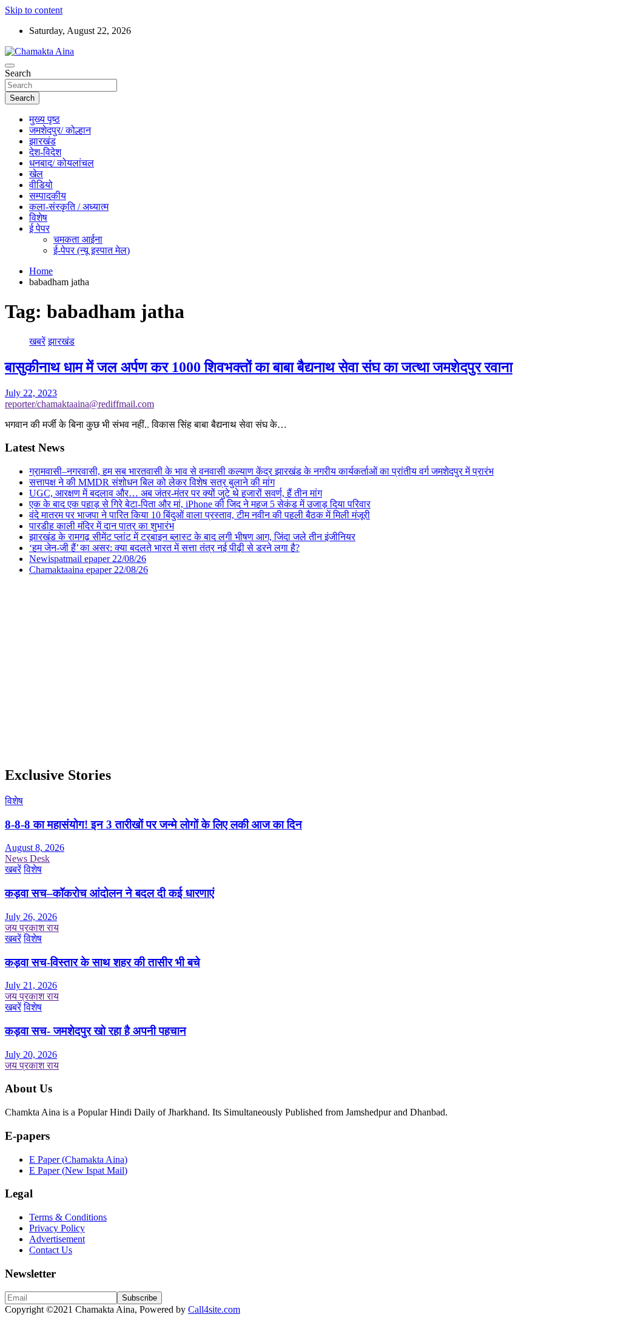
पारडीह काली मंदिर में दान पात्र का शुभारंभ (101, 526)
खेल (36, 174)
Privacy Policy (57, 1228)
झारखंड (42, 141)
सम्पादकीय (47, 196)
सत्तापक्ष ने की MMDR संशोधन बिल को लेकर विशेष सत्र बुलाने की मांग (152, 482)
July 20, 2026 (31, 1054)
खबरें (37, 341)
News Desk (27, 858)
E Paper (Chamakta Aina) (78, 1159)
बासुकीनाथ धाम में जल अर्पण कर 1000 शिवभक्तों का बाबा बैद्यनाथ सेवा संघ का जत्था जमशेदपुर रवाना (258, 367)
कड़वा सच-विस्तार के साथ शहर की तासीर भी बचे (102, 962)
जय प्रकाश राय (32, 927)
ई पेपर (39, 228)
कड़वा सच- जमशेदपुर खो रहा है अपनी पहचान (95, 1030)
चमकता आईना (77, 239)
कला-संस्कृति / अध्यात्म (69, 206)
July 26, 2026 (31, 917)
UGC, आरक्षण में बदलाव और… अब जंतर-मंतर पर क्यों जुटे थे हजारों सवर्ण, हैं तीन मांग (175, 493)
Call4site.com (214, 1309)
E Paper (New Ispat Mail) (78, 1170)
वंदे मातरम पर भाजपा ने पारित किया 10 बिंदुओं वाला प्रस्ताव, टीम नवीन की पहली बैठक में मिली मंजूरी (199, 515)
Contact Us (50, 1250)
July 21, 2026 (31, 985)
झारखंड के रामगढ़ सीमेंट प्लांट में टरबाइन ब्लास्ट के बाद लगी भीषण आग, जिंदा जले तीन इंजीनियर (192, 537)
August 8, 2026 (34, 847)
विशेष (38, 217)
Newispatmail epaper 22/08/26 (87, 558)
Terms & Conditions (68, 1217)
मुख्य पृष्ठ (44, 119)
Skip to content (33, 10)
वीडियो (41, 185)
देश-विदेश (45, 152)
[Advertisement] (310, 670)
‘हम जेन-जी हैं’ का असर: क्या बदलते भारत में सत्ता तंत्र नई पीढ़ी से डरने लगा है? (164, 548)
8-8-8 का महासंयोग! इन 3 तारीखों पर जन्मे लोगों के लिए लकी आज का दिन (153, 824)
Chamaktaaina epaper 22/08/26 (88, 569)
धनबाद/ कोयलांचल (61, 163)
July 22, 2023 (31, 393)
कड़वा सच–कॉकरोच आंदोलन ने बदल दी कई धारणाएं (109, 893)
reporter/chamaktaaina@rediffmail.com (79, 404)
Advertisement (57, 1239)
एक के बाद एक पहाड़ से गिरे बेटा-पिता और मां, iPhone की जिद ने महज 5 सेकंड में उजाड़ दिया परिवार (200, 504)
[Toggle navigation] (10, 65)
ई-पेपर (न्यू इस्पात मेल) (91, 250)
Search (18, 73)
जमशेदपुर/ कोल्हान (60, 130)
